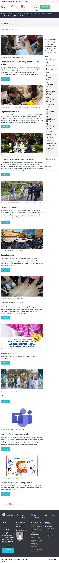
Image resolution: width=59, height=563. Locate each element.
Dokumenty (50, 13)
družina (49, 137)
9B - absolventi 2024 (50, 111)
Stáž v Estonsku (7, 255)
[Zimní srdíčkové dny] (22, 335)
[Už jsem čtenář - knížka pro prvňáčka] (22, 465)
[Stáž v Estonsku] (22, 238)
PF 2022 (4, 396)
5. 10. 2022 (4, 202)
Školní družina (50, 48)
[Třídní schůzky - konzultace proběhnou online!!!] (22, 417)
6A (47, 69)
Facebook (16, 5)
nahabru (22, 57)
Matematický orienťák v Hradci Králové (17, 159)
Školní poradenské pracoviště (35, 13)
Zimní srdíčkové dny (9, 353)
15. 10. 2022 (5, 154)
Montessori (49, 41)
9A (47, 72)
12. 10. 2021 (5, 478)
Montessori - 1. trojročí (51, 144)
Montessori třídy (12, 16)
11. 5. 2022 (4, 250)
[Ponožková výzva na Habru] (22, 286)
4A (54, 60)
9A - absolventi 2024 (28, 107)
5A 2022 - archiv (50, 65)
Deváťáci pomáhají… (9, 207)
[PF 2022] (22, 379)
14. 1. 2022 (4, 348)
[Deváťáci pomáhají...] (22, 190)
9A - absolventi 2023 (27, 202)
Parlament (49, 44)
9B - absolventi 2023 (51, 105)
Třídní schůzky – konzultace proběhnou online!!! (21, 434)
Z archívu (49, 50)
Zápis (21, 16)
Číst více (5, 79)
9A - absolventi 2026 (50, 99)
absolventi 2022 (51, 134)
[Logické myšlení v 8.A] (22, 95)
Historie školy (8, 550)
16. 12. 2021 (5, 391)
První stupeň (50, 46)
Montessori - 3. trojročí (50, 155)
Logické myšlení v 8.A (10, 112)
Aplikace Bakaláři (22, 516)
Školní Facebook (37, 516)
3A (50, 60)
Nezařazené (12, 57)
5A (47, 63)
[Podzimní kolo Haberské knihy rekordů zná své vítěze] (22, 45)
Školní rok (10, 13)
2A (46, 59)
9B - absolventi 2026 (50, 126)
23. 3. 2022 (4, 298)
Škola (47, 161)
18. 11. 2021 (5, 429)
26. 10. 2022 (5, 107)
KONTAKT (45, 6)
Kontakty (28, 16)
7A (51, 69)
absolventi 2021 (49, 131)
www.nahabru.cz (53, 559)
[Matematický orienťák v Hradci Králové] (22, 143)
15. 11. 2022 (5, 57)
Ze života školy (20, 13)
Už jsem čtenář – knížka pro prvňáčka (16, 483)
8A (56, 69)
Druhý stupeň (12, 107)
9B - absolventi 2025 (50, 118)
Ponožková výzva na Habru (12, 303)
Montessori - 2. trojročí (51, 150)
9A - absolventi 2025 (51, 91)
